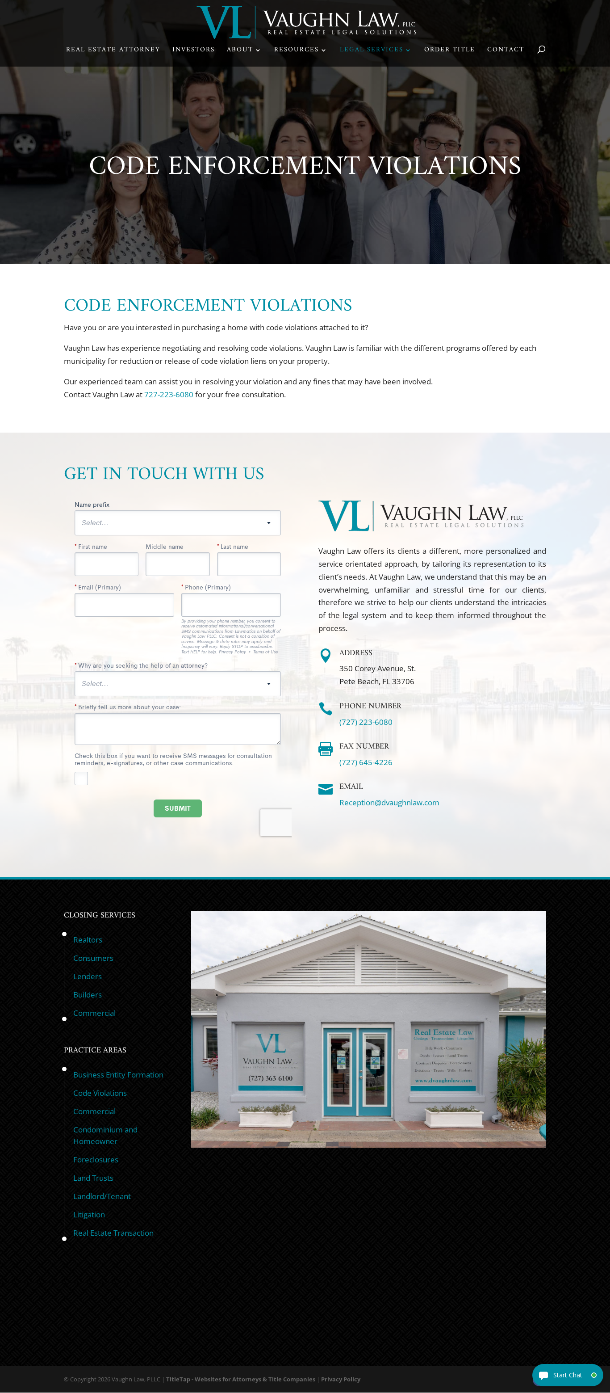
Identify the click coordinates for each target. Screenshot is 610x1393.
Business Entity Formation (118, 1074)
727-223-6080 (168, 394)
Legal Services (371, 51)
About (240, 51)
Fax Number (364, 746)
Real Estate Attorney (113, 51)
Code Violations (100, 1093)
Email (351, 787)
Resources (296, 51)
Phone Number (370, 706)
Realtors (87, 939)
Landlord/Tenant (102, 1196)
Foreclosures (95, 1159)
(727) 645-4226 (366, 762)
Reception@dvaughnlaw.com (389, 802)
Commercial (94, 1013)
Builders (87, 994)
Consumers (93, 958)
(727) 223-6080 (366, 722)
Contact (505, 51)
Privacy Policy (340, 1379)
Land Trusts (93, 1178)
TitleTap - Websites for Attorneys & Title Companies (240, 1379)
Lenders (87, 976)
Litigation (89, 1214)
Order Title (449, 51)
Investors (193, 51)
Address (355, 653)
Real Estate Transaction (113, 1233)
